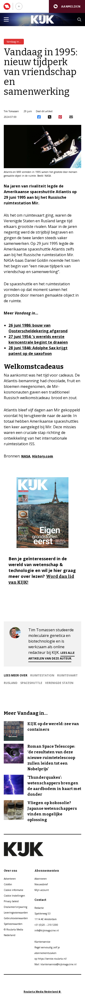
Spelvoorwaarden (13, 924)
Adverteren (10, 878)
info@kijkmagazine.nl (46, 930)
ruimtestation (42, 675)
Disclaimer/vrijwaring (15, 907)
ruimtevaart (67, 675)
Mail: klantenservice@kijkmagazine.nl (55, 964)
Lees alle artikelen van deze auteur (51, 655)
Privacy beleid (11, 901)
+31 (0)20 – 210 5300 (46, 924)
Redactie (39, 908)
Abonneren (40, 878)
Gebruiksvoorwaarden (16, 918)
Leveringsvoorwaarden (16, 912)
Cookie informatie (13, 890)
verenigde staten (59, 683)
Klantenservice (42, 941)
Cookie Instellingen (14, 895)
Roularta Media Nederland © (42, 991)
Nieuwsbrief (41, 884)
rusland (10, 683)
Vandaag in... (14, 41)
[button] (67, 6)
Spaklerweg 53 (42, 913)
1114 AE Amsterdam (45, 919)
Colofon (8, 884)
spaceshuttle (31, 683)
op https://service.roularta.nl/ (50, 958)
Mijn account (41, 890)
